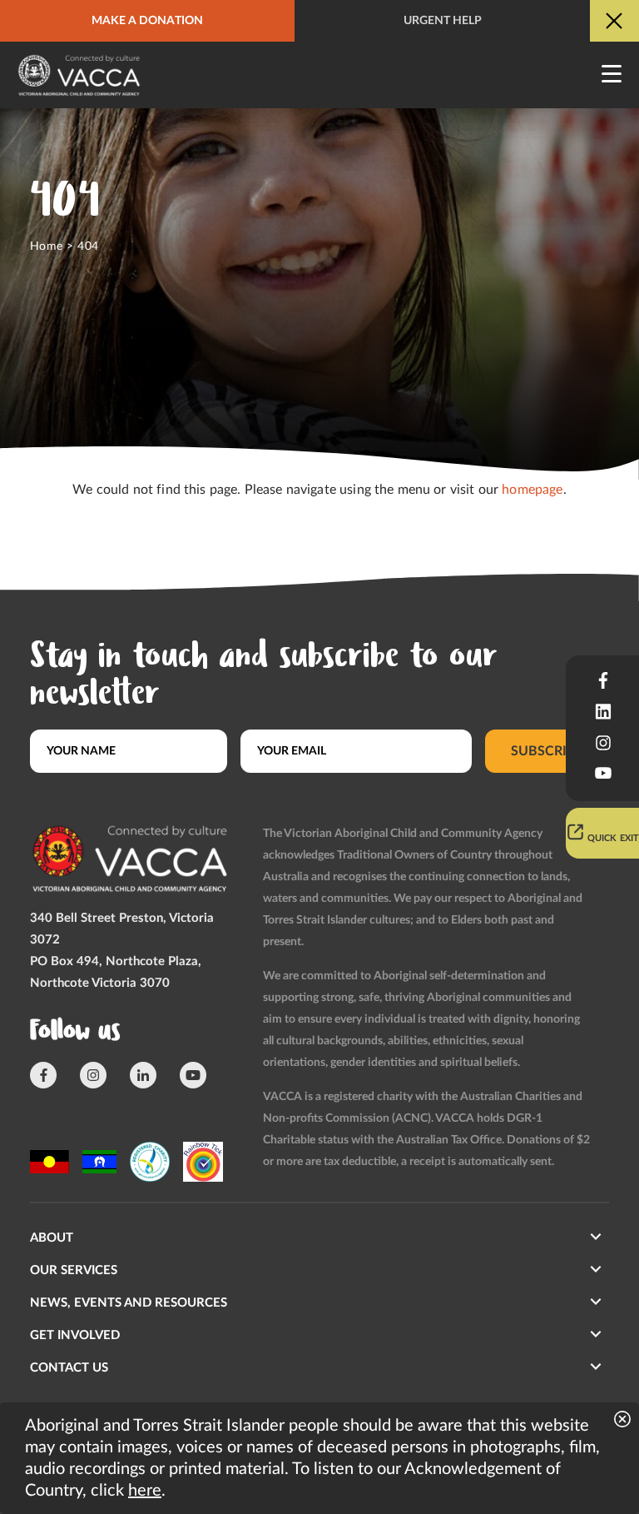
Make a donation (147, 21)
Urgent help (443, 21)
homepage (532, 489)
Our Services (73, 1270)
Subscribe (547, 751)
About (51, 1238)
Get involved (75, 1335)
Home (46, 246)
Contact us (69, 1368)
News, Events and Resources (128, 1303)
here (144, 1490)
